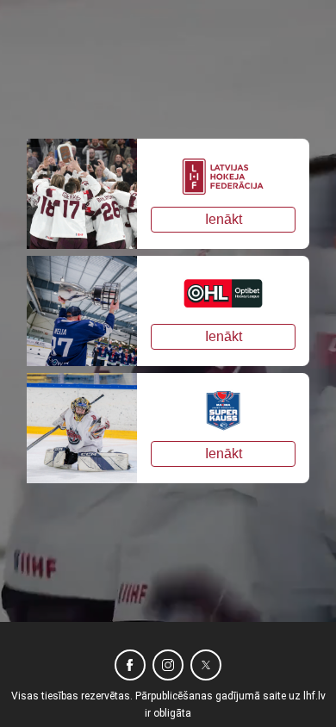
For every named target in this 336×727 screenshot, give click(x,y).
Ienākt (223, 219)
